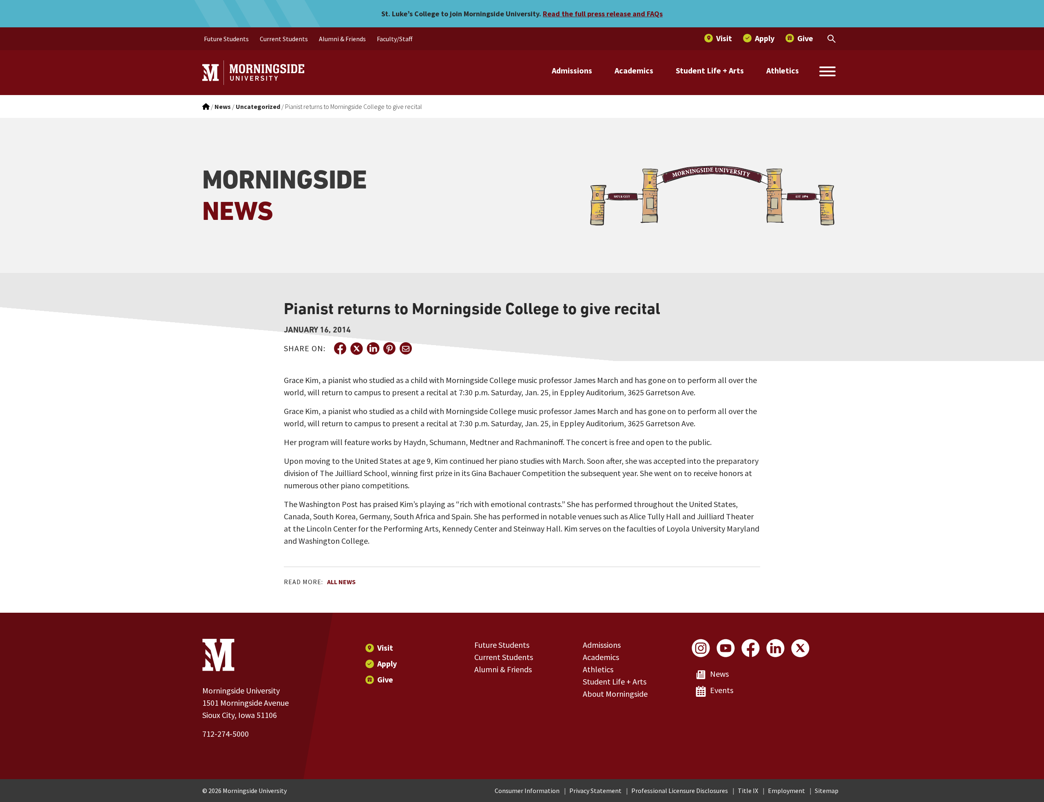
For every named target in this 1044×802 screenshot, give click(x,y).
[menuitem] (226, 39)
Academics (634, 70)
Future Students (501, 645)
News (719, 674)
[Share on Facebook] (340, 348)
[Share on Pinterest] (389, 348)
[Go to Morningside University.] (206, 106)
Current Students (503, 657)
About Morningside (615, 694)
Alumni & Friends (503, 669)
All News (341, 582)
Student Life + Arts (710, 70)
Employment (786, 790)
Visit (385, 647)
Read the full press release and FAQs (603, 13)
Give (385, 679)
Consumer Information (527, 790)
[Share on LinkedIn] (373, 348)
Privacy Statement (595, 790)
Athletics (782, 70)
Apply (387, 663)
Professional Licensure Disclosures (679, 790)
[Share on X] (356, 348)
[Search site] (827, 72)
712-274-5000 (225, 734)
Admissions (572, 70)
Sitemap (826, 790)
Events (721, 690)
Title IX (748, 790)
